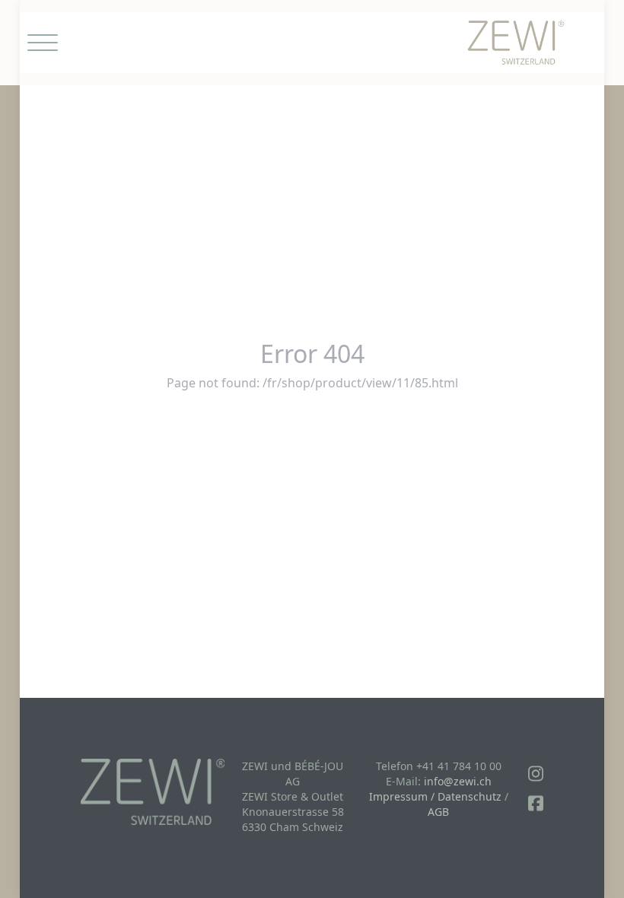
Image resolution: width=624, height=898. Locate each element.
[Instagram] (535, 773)
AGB (438, 811)
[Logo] (516, 42)
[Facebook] (535, 803)
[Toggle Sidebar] (42, 43)
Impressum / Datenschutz (435, 796)
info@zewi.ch (458, 781)
